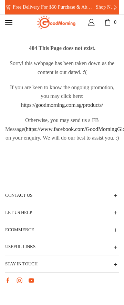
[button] (8, 7)
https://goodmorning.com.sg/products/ (62, 105)
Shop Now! (107, 7)
